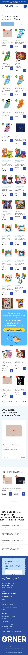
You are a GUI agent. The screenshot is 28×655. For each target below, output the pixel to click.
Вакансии (5, 602)
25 (23, 401)
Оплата (4, 618)
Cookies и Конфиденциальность (12, 631)
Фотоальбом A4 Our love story (11, 445)
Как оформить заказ (8, 616)
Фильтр (8, 24)
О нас (3, 599)
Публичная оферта (8, 604)
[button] (3, 482)
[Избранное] (20, 6)
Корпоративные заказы (9, 607)
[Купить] (11, 46)
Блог (3, 609)
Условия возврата (7, 626)
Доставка (5, 621)
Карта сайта (5, 629)
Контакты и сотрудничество (11, 624)
